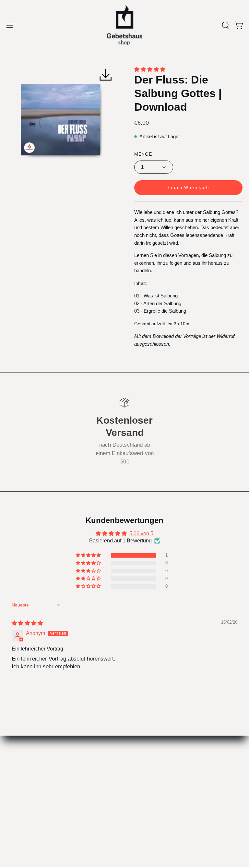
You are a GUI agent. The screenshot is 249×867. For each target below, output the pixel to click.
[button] (225, 25)
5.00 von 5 (141, 533)
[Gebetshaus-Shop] (124, 25)
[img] (27, 623)
